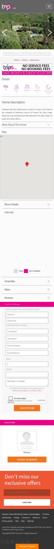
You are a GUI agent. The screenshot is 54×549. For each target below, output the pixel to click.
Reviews (9, 297)
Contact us (26, 517)
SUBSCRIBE (27, 502)
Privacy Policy (37, 391)
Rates (7, 289)
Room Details (11, 204)
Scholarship (6, 517)
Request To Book (27, 546)
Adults (8, 359)
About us (36, 517)
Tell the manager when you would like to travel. (22, 309)
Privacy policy (7, 521)
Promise (46, 514)
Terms (44, 517)
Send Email (27, 408)
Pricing (16, 517)
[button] (52, 15)
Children (9, 369)
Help (23, 521)
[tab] (27, 204)
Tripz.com (18, 533)
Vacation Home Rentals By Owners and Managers (21, 514)
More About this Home (14, 124)
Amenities (10, 281)
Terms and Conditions (20, 391)
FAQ (16, 521)
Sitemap (30, 521)
